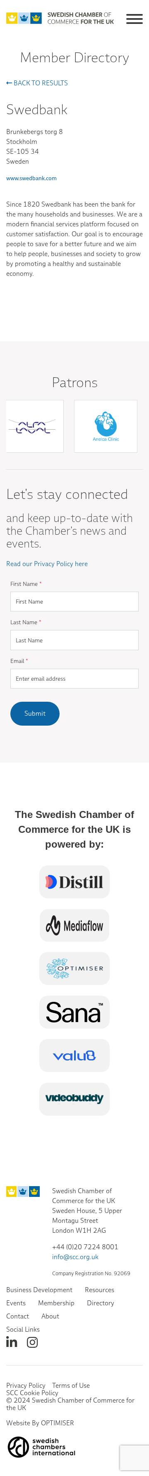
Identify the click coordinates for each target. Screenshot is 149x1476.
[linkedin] (11, 1343)
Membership (56, 1303)
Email (19, 661)
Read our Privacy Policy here (47, 563)
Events (16, 1303)
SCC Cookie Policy (32, 1393)
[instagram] (32, 1343)
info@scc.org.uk (75, 1257)
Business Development (39, 1290)
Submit (35, 713)
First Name (26, 584)
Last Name (25, 622)
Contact (17, 1316)
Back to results (40, 83)
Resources (99, 1290)
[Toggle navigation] (134, 17)
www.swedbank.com (31, 178)
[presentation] (78, 462)
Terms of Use (71, 1385)
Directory (100, 1303)
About (50, 1316)
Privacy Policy (26, 1385)
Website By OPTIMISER (40, 1423)
